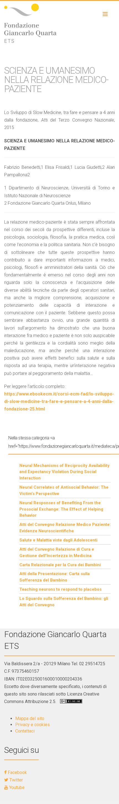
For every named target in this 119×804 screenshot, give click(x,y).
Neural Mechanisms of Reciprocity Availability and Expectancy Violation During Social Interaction (64, 472)
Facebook (17, 772)
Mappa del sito (29, 718)
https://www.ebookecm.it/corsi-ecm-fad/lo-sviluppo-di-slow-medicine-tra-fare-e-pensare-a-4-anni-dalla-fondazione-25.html (59, 401)
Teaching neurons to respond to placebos (60, 589)
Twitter (15, 780)
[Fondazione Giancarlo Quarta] (59, 23)
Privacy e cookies (32, 724)
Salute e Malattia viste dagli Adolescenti (58, 540)
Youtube (16, 787)
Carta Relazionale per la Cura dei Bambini (60, 564)
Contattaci (25, 731)
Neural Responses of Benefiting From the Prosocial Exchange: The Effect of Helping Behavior (61, 509)
